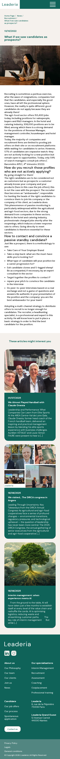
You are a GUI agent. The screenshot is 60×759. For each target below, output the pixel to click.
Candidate (10, 701)
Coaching (36, 682)
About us (9, 663)
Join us (8, 682)
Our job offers (11, 706)
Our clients (10, 678)
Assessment (38, 678)
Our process (11, 711)
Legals (7, 747)
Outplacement (39, 687)
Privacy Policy (10, 743)
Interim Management (42, 668)
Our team (9, 673)
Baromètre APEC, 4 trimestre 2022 (23, 164)
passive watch (39, 151)
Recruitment (38, 673)
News (7, 687)
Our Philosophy (12, 668)
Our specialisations (42, 663)
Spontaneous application (11, 717)
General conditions (13, 751)
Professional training (42, 692)
